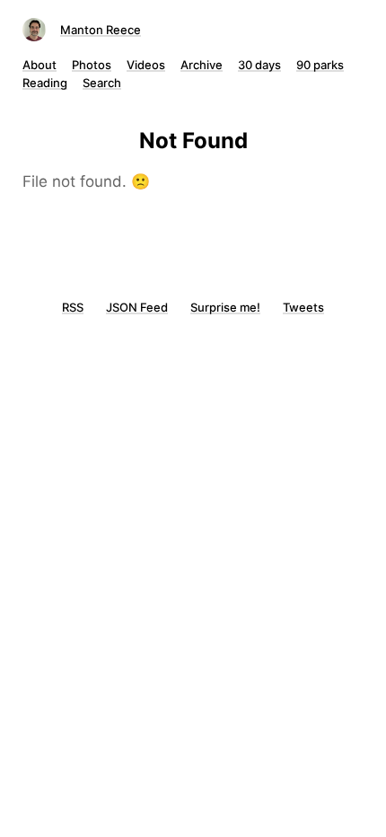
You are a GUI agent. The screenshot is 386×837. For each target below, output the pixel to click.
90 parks (320, 64)
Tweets (303, 307)
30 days (259, 64)
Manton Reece (100, 29)
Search (102, 82)
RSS (72, 307)
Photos (91, 64)
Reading (44, 82)
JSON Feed (137, 307)
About (39, 64)
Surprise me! (225, 307)
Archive (201, 64)
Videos (146, 64)
